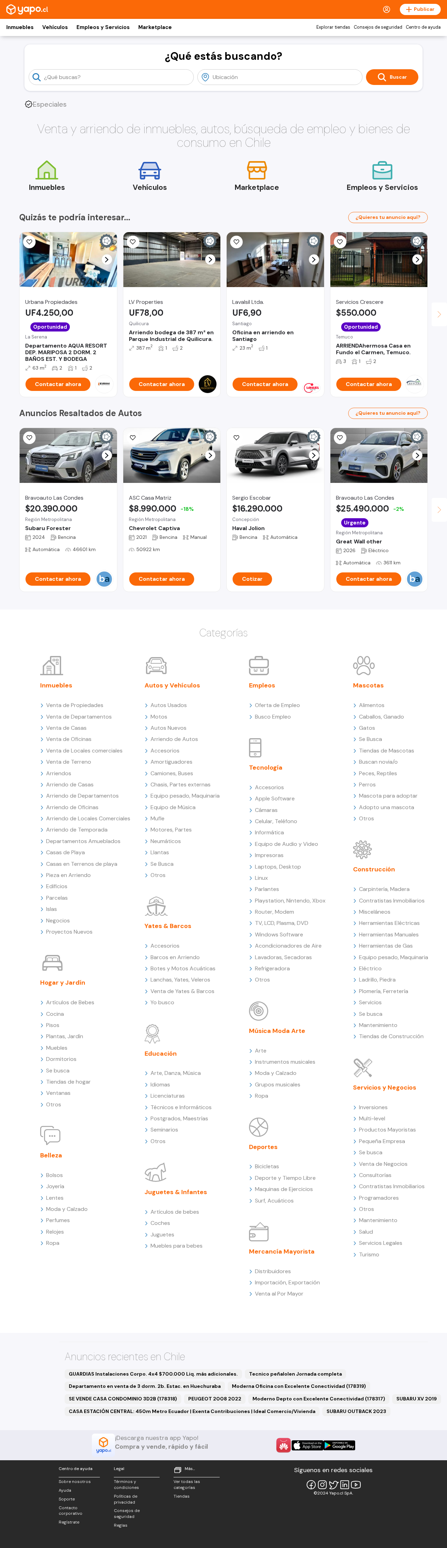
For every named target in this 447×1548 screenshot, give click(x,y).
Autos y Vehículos (172, 685)
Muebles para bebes (177, 1245)
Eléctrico (370, 968)
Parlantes (267, 889)
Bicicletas (267, 1166)
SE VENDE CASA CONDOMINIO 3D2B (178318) (123, 1399)
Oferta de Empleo (277, 705)
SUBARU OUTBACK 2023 (356, 1411)
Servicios (370, 1002)
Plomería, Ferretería (383, 991)
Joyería (55, 1186)
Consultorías (375, 1175)
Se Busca (162, 864)
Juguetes (162, 1234)
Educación (161, 1053)
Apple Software (275, 798)
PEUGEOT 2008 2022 (214, 1399)
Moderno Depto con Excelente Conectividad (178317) (318, 1399)
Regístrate (69, 1522)
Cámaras (266, 810)
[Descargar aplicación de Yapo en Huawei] (284, 1445)
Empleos (262, 685)
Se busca (57, 1070)
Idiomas (160, 1084)
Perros (367, 784)
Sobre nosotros (75, 1481)
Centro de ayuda (423, 27)
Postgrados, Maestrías (179, 1118)
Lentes (55, 1197)
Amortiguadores (171, 761)
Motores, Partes (171, 829)
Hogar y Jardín (62, 982)
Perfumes (58, 1220)
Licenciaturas (168, 1095)
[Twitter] (333, 1484)
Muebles (56, 1047)
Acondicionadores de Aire (288, 945)
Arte (260, 1050)
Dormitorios (61, 1059)
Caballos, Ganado (381, 716)
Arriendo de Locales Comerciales (88, 818)
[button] (107, 260)
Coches (160, 1223)
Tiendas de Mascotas (386, 750)
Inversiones (373, 1107)
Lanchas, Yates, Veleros (180, 979)
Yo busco (162, 1002)
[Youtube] (355, 1484)
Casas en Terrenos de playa (81, 864)
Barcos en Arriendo (175, 957)
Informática (269, 832)
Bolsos (54, 1175)
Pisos (52, 1025)
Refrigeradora (272, 968)
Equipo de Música (173, 807)
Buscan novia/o (378, 761)
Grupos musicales (277, 1084)
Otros (53, 1104)
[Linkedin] (344, 1484)
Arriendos (58, 773)
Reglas (120, 1525)
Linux (261, 878)
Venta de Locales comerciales (84, 750)
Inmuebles (20, 27)
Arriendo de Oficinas (72, 807)
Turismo (369, 1254)
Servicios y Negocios (384, 1087)
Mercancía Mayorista (282, 1251)
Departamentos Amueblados (83, 841)
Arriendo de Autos (174, 739)
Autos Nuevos (168, 728)
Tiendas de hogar (68, 1081)
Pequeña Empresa (382, 1141)
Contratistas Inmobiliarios (392, 900)
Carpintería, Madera (384, 889)
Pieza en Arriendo (68, 875)
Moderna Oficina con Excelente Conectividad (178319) (299, 1386)
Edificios (56, 886)
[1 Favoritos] (133, 437)
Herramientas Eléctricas (389, 923)
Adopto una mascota (386, 807)
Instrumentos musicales (285, 1061)
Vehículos (55, 27)
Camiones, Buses (172, 773)
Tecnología (266, 767)
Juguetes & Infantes (176, 1192)
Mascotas (368, 685)
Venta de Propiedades (74, 705)
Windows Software (279, 934)
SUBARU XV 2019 (416, 1399)
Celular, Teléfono (276, 821)
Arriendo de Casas (70, 784)
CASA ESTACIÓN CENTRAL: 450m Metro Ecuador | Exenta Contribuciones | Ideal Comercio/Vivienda (192, 1411)
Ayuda (65, 1490)
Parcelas (57, 897)
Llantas (160, 852)
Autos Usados (169, 705)
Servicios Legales (380, 1243)
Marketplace (155, 27)
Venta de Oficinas (68, 739)
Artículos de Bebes (70, 1002)
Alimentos (371, 705)
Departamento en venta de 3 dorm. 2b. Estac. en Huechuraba (145, 1386)
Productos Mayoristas (387, 1129)
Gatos (367, 728)
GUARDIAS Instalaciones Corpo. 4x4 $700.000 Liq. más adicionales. (153, 1374)
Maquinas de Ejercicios (284, 1189)
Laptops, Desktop (278, 866)
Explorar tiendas (333, 27)
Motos (159, 716)
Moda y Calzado (67, 1209)
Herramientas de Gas (386, 945)
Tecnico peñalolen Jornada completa (295, 1374)
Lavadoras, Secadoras (283, 957)
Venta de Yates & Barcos (182, 991)
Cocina (55, 1014)
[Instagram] (322, 1484)
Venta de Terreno (68, 761)
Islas (51, 909)
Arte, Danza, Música (176, 1073)
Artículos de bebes (175, 1211)
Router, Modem (274, 911)
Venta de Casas (66, 728)
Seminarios (164, 1129)
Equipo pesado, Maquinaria (185, 795)
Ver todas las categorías (187, 1484)
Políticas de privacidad (125, 1499)
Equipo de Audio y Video (286, 844)
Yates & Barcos (168, 926)
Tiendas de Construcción (391, 1036)
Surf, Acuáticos (274, 1200)
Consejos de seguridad (378, 27)
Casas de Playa (65, 852)
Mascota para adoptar (388, 795)
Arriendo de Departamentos (82, 795)
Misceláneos (374, 911)
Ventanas (58, 1093)
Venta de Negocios (383, 1164)
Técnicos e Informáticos (181, 1107)
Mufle (157, 818)
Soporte (67, 1499)
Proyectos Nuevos (69, 931)
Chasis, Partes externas (181, 784)
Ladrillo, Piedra (377, 979)
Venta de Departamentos (79, 716)
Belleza (51, 1155)
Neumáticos (166, 841)
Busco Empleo (273, 716)
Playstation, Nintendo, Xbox (290, 900)
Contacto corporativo (70, 1511)
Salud (366, 1231)
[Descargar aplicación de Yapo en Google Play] (339, 1445)
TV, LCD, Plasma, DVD (281, 923)
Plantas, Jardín (64, 1036)
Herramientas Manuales (389, 934)
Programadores (379, 1197)
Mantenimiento (378, 1025)
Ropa (52, 1243)
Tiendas (182, 1496)
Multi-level (372, 1118)
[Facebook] (311, 1484)
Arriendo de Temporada (77, 829)
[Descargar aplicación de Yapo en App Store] (307, 1445)
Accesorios (165, 750)
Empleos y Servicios (103, 27)
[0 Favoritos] (29, 242)
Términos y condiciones (126, 1484)
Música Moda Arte (277, 1031)
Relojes (55, 1231)
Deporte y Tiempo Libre (285, 1178)
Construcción (374, 869)
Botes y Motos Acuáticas (183, 968)
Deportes (263, 1147)
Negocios (58, 920)
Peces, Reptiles (378, 773)
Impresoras (269, 855)
